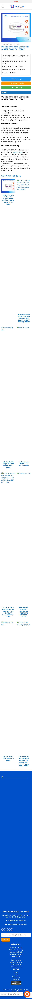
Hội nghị (16, 979)
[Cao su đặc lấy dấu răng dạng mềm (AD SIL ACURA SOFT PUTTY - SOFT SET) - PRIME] (24, 688)
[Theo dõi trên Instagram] (5, 929)
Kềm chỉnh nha (16, 960)
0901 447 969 (21, 920)
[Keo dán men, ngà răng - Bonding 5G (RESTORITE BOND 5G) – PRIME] (24, 538)
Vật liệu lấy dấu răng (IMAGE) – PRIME (8, 758)
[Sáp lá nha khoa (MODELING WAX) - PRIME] (24, 393)
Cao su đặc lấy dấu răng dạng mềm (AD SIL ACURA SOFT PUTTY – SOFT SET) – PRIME (24, 761)
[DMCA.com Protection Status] (16, 983)
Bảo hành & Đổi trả (16, 947)
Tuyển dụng (16, 977)
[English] (15, 1)
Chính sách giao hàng (16, 950)
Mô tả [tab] (4, 92)
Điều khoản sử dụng (16, 954)
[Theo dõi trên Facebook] (2, 929)
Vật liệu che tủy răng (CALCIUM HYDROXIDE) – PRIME (8, 464)
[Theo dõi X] (9, 929)
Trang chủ (5, 44)
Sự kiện (16, 975)
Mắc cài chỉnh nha (16, 962)
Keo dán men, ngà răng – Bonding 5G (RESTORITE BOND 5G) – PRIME (24, 612)
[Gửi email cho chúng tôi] (12, 929)
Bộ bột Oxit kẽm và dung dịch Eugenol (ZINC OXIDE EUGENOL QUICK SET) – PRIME (8, 199)
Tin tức (16, 972)
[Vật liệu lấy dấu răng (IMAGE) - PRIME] (8, 688)
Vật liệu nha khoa (16, 964)
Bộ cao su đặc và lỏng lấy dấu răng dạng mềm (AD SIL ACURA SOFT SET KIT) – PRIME (24, 318)
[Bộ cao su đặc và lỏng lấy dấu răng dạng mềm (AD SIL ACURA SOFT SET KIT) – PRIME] (24, 245)
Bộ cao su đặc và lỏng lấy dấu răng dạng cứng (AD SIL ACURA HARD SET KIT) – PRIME (8, 612)
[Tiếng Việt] (17, 1)
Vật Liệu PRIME (15, 44)
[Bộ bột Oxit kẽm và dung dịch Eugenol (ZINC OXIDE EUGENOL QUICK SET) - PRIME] (8, 186)
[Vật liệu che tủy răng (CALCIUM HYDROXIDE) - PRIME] (8, 393)
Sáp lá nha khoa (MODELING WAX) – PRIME (23, 464)
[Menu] (3, 6)
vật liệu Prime (17, 152)
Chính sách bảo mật (16, 952)
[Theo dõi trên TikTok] (7, 929)
